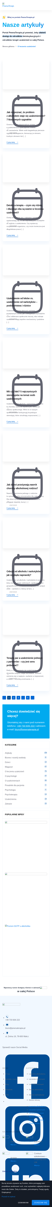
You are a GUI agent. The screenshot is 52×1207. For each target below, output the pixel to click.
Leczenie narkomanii (37, 1079)
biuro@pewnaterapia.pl (27, 729)
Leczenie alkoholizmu (37, 1074)
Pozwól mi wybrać (8, 1197)
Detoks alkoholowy (36, 1090)
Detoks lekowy (34, 1100)
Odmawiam (23, 1203)
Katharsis (38, 1141)
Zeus (13, 1141)
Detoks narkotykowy (36, 1095)
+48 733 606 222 (26, 726)
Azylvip (14, 1158)
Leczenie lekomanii (36, 1084)
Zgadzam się (40, 1203)
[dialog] (26, 1194)
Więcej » (13, 1145)
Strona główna (8, 46)
